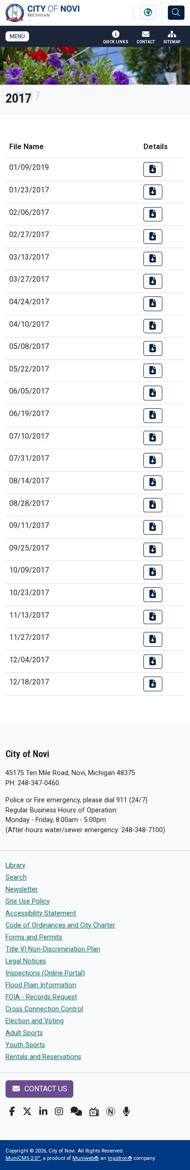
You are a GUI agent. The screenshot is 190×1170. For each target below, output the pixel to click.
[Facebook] (12, 1111)
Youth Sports (25, 1045)
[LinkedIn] (43, 1111)
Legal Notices (26, 961)
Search (16, 877)
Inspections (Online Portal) (45, 973)
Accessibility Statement (41, 913)
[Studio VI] (94, 1111)
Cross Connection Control (44, 1009)
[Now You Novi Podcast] (126, 1111)
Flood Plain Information (41, 985)
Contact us (45, 1088)
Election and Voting (35, 1021)
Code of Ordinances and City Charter (60, 925)
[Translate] (148, 13)
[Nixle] (76, 1111)
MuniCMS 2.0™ (23, 1158)
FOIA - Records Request (41, 997)
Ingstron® (120, 1158)
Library (15, 865)
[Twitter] (27, 1111)
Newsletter (22, 889)
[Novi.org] (110, 1111)
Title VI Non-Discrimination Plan (53, 949)
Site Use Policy (28, 901)
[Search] (176, 13)
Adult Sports (24, 1033)
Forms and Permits (34, 937)
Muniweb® (85, 1158)
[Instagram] (59, 1111)
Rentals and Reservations (43, 1057)
